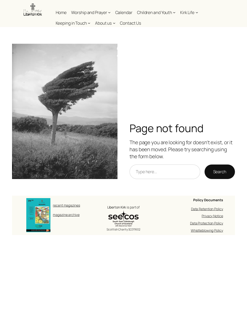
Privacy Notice (212, 216)
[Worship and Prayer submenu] (109, 12)
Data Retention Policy (207, 209)
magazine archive (66, 214)
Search (219, 171)
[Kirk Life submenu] (197, 12)
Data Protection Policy (206, 223)
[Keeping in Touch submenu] (89, 23)
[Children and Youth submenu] (174, 12)
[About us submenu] (114, 23)
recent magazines (66, 205)
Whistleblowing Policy (207, 230)
